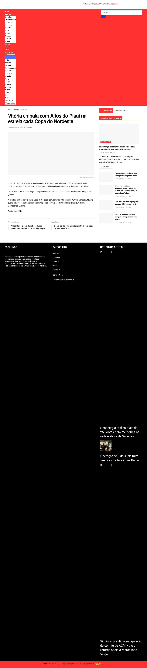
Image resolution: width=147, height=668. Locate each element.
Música (7, 41)
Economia (8, 22)
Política (7, 49)
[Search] (103, 16)
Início (9, 109)
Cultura (7, 33)
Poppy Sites (98, 664)
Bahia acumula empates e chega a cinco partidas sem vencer (126, 216)
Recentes (8, 17)
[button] (10, 57)
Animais (8, 39)
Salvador (8, 28)
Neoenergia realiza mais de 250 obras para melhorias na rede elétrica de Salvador (117, 148)
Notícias (8, 14)
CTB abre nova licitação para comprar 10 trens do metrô (126, 202)
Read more (106, 166)
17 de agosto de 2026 (123, 222)
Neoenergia (106, 142)
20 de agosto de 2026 (107, 152)
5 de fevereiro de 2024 (15, 127)
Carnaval (8, 36)
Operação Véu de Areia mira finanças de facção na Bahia (126, 174)
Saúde (7, 47)
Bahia (7, 30)
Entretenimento (10, 20)
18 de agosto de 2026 (123, 196)
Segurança (9, 52)
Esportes (8, 44)
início (7, 12)
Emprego (8, 25)
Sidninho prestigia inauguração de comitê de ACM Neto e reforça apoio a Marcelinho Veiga (126, 189)
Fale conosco (10, 55)
